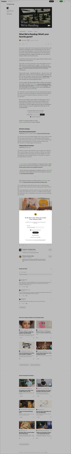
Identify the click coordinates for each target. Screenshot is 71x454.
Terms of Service (39, 239)
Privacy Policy (44, 239)
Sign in (39, 237)
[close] (50, 211)
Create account (35, 232)
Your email (28, 225)
